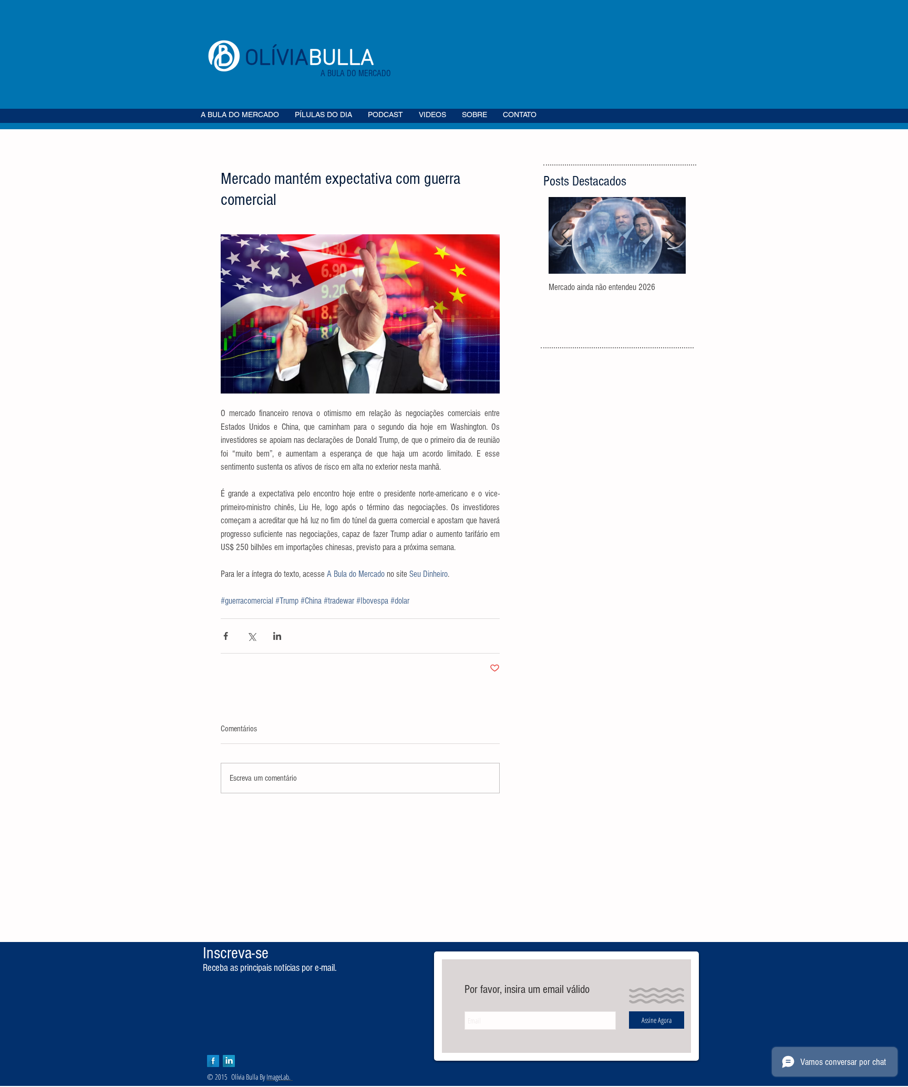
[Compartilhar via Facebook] (226, 636)
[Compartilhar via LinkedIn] (277, 636)
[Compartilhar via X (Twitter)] (251, 636)
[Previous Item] (565, 235)
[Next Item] (669, 235)
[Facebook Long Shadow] (213, 1061)
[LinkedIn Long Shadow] (229, 1061)
